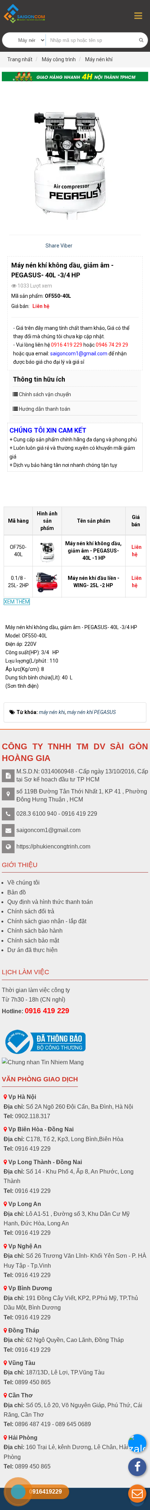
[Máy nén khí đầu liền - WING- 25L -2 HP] (48, 581)
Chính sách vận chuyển (45, 394)
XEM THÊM (16, 602)
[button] (137, 1493)
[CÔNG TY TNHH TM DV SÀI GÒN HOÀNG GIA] (25, 14)
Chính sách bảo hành (35, 931)
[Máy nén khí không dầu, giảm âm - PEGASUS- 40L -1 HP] (48, 550)
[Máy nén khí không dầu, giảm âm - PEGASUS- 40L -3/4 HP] (75, 154)
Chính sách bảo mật (33, 940)
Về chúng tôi (23, 882)
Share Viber (59, 246)
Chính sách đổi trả (30, 911)
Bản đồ (16, 892)
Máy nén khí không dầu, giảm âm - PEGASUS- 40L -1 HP (93, 551)
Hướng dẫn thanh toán (44, 409)
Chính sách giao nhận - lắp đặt (46, 921)
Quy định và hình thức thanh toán (50, 902)
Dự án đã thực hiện (32, 950)
